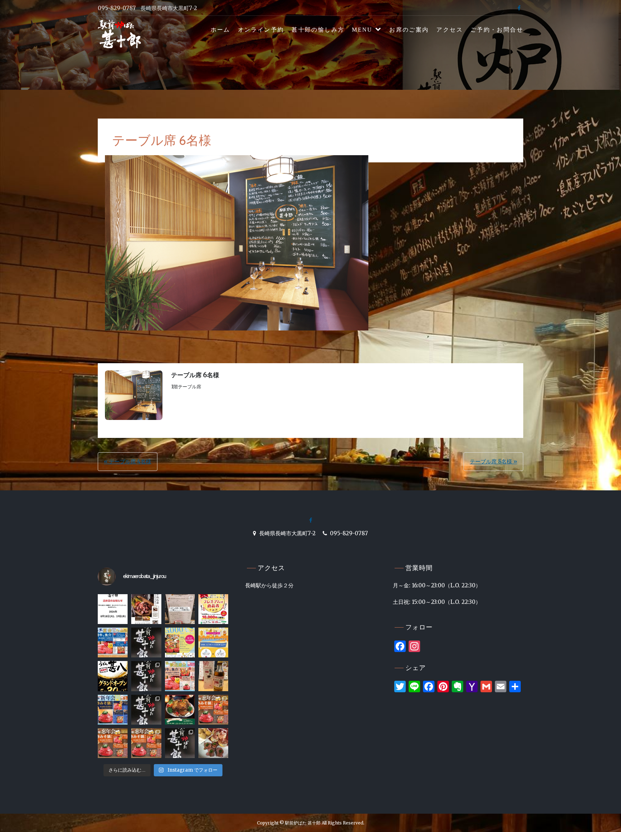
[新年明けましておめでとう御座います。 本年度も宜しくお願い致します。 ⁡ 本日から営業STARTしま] (146, 710)
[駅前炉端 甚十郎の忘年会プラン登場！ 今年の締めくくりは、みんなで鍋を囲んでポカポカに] (113, 743)
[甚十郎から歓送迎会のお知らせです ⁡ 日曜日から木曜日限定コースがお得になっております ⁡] (180, 676)
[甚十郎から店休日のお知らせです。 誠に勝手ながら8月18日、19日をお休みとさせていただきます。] (113, 609)
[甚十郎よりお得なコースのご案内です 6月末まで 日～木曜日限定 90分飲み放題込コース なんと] (180, 642)
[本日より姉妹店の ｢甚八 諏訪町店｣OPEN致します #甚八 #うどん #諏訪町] (113, 676)
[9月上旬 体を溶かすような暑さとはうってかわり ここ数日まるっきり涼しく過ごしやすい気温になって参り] (213, 743)
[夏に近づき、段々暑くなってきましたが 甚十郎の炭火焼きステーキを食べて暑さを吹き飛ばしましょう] (146, 676)
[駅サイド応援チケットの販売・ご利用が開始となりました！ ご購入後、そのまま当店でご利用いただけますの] (213, 609)
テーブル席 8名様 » (493, 461)
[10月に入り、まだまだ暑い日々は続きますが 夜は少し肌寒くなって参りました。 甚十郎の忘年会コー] (180, 743)
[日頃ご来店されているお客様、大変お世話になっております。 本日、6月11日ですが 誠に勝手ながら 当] (146, 642)
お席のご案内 (409, 30)
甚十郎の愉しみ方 (317, 30)
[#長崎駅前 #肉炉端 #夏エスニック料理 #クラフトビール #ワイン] (180, 609)
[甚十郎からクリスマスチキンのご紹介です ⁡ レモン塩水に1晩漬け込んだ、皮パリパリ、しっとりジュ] (180, 710)
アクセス (449, 30)
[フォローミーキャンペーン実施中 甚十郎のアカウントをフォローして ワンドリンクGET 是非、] (213, 642)
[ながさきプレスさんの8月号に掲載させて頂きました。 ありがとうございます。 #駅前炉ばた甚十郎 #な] (146, 609)
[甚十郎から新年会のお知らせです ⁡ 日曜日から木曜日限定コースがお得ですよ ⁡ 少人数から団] (113, 710)
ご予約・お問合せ (496, 30)
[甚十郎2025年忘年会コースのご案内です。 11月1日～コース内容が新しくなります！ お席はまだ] (146, 743)
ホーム (220, 30)
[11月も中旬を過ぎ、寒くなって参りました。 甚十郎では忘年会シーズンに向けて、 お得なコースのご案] (213, 710)
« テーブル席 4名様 (127, 461)
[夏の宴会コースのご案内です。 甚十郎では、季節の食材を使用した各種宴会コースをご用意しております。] (113, 642)
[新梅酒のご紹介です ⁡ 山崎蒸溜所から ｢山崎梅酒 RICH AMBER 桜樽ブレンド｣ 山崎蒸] (213, 676)
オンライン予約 (261, 30)
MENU (362, 30)
